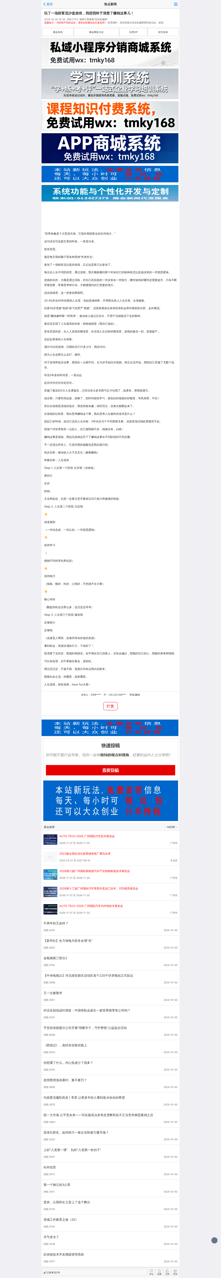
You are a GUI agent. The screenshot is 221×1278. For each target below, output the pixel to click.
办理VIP (133, 32)
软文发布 (163, 32)
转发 (175, 1274)
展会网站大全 (96, 32)
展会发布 (58, 32)
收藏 (159, 1274)
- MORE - (171, 827)
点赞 (167, 1274)
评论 (151, 1274)
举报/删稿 (134, 694)
